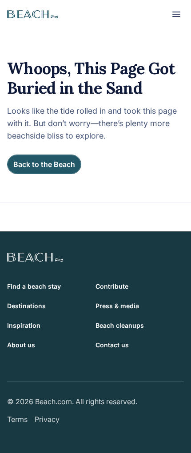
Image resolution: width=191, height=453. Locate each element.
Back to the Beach (44, 164)
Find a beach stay (34, 286)
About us (21, 345)
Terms (17, 419)
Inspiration (23, 325)
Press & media (117, 306)
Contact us (112, 345)
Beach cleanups (120, 325)
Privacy (47, 419)
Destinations (26, 306)
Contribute (112, 286)
